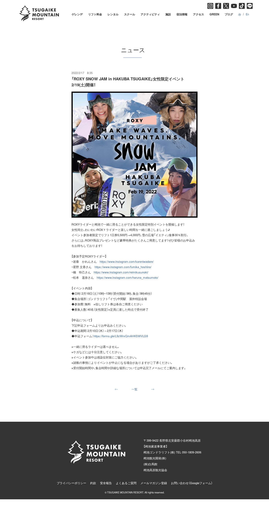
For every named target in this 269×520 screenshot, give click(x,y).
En (247, 14)
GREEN (214, 14)
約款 (93, 483)
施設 (168, 14)
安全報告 (106, 483)
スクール (129, 14)
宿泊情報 (181, 14)
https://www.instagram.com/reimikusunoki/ (121, 272)
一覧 (134, 389)
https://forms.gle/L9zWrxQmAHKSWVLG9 (121, 336)
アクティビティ (150, 14)
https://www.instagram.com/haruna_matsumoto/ (127, 277)
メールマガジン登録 (153, 483)
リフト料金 (95, 14)
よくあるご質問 (126, 483)
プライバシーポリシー (71, 483)
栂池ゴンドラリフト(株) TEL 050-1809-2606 (172, 452)
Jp (239, 14)
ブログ (229, 14)
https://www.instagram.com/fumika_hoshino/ (123, 267)
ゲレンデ (77, 14)
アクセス (198, 14)
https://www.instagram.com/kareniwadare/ (127, 261)
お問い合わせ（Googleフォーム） (191, 483)
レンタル (113, 14)
